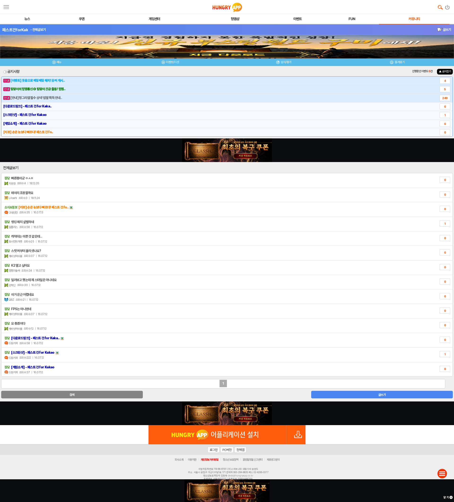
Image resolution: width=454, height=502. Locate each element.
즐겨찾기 (399, 62)
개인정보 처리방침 (209, 459)
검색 (72, 394)
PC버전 (227, 450)
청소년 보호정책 (230, 459)
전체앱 (240, 450)
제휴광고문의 (273, 459)
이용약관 (192, 459)
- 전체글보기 (38, 29)
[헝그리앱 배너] (227, 413)
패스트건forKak (15, 29)
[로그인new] (447, 6)
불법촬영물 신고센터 (252, 459)
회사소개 (179, 459)
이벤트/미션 (172, 62)
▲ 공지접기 (445, 71)
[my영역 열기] (6, 6)
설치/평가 (285, 62)
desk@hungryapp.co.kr (240, 475)
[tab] (57, 63)
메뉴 (59, 62)
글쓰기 (446, 29)
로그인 (214, 450)
